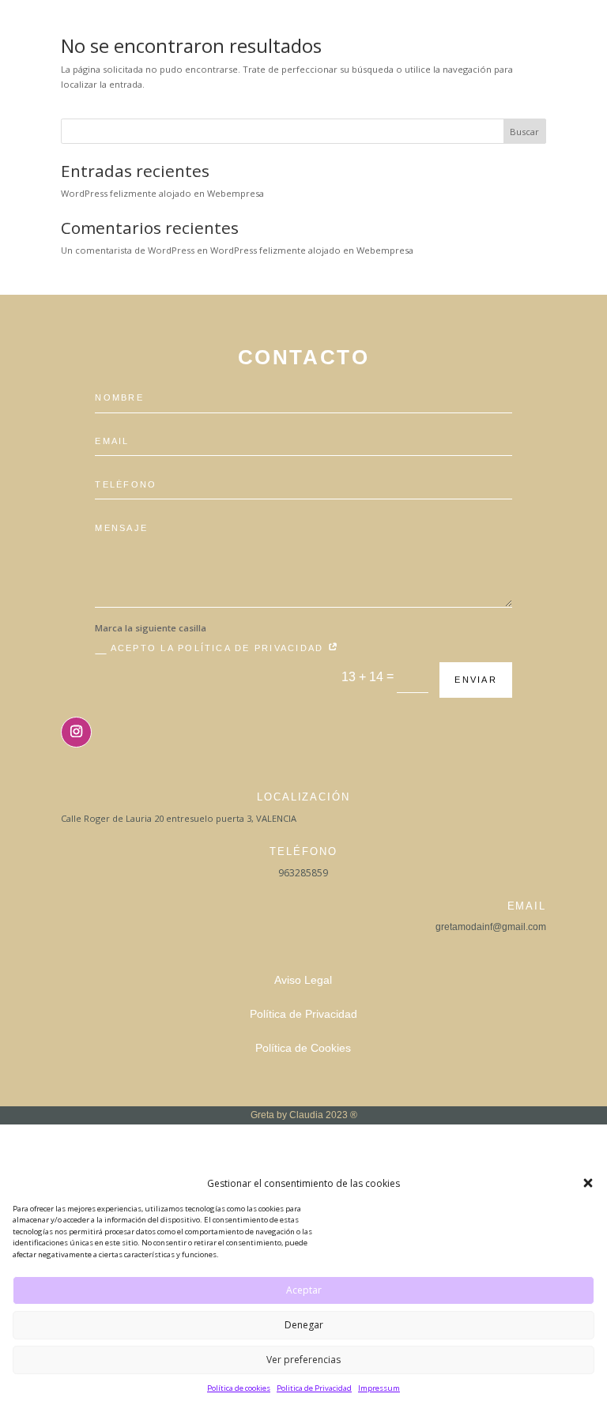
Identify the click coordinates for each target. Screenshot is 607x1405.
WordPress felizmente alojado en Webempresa (162, 193)
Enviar (475, 679)
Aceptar (304, 1290)
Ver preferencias (303, 1359)
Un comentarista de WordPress (127, 250)
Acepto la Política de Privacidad (219, 648)
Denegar (304, 1325)
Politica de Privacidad (314, 1388)
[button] (588, 1183)
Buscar (524, 131)
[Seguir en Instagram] (76, 732)
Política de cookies (238, 1388)
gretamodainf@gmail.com (490, 926)
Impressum (379, 1388)
